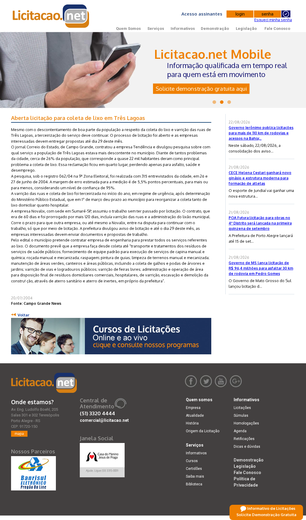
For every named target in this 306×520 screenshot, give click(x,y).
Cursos (192, 461)
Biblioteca (194, 484)
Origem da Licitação (202, 431)
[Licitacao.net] (44, 383)
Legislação (246, 28)
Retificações (244, 439)
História (192, 423)
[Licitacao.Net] (51, 16)
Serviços (155, 28)
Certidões (194, 469)
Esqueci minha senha (273, 19)
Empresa (193, 408)
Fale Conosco (277, 28)
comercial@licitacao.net (104, 420)
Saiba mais (195, 476)
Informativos (183, 28)
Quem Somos (128, 28)
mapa (19, 433)
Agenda (240, 431)
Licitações (242, 408)
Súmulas (241, 415)
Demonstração (215, 28)
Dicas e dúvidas (247, 446)
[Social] (102, 458)
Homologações (246, 423)
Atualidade (195, 415)
